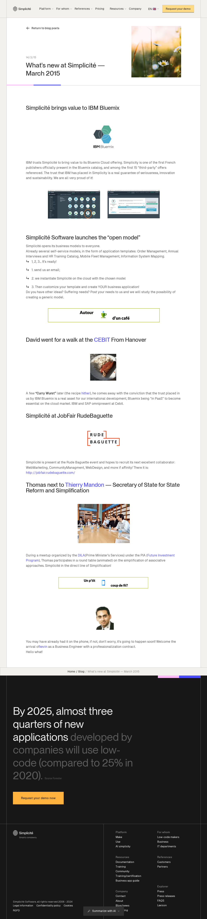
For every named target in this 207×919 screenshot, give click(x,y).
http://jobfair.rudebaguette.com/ (50, 473)
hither (85, 393)
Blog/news (122, 905)
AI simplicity (123, 846)
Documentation (125, 861)
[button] (46, 8)
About (119, 900)
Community (122, 871)
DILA (81, 555)
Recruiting (122, 910)
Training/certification (128, 875)
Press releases (166, 896)
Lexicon (162, 905)
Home (71, 671)
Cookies (68, 905)
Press (160, 891)
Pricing (99, 8)
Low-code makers (168, 837)
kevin (43, 647)
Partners (162, 866)
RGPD (16, 910)
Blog (81, 671)
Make (119, 837)
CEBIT (102, 339)
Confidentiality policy (48, 905)
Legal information (23, 905)
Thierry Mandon (84, 484)
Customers (164, 861)
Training (121, 866)
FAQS (160, 900)
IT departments (166, 846)
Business (162, 841)
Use (118, 841)
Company (135, 8)
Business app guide (127, 880)
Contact (121, 896)
